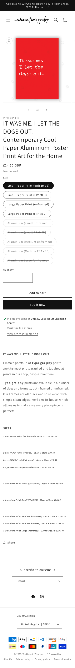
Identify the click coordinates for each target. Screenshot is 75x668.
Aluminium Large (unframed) (30, 261)
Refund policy (23, 659)
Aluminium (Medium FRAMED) (31, 252)
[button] (8, 19)
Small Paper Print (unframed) (28, 185)
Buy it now (37, 305)
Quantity (8, 269)
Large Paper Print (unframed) (28, 204)
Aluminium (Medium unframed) (32, 242)
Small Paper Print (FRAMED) (27, 195)
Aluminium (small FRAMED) (29, 233)
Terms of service (62, 659)
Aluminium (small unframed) (30, 224)
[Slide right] (46, 110)
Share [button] (11, 542)
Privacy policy (42, 659)
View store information (22, 334)
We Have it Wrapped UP (35, 654)
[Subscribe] (58, 581)
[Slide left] (28, 110)
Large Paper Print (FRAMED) (27, 214)
